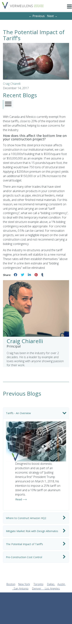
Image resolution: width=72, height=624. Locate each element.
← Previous (37, 16)
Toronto (38, 584)
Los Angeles (52, 588)
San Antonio (21, 588)
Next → (52, 16)
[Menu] (69, 9)
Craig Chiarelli (11, 84)
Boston (10, 584)
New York (24, 584)
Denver (38, 588)
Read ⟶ (21, 499)
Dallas (51, 584)
